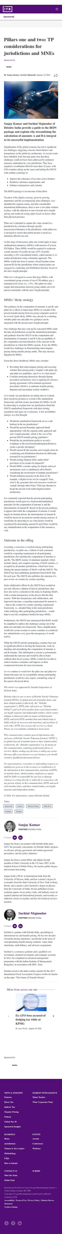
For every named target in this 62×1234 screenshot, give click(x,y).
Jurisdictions (9, 1144)
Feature (19, 806)
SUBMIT (36, 1170)
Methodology (10, 1153)
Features (8, 1097)
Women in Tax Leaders (14, 1149)
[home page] (7, 9)
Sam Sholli (22, 1028)
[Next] (53, 1016)
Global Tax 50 (10, 1122)
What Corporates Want (42, 1102)
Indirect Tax (9, 1107)
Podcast (7, 1117)
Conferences (37, 1144)
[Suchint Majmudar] (11, 915)
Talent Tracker (38, 1097)
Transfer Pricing (33, 806)
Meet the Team (10, 1175)
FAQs (6, 1158)
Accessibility (9, 1200)
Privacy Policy (34, 1200)
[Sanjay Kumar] (11, 826)
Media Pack (9, 1180)
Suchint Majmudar (28, 75)
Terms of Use (21, 1200)
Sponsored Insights (12, 1127)
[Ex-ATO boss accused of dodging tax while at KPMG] (31, 1002)
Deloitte (8, 811)
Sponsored (8, 16)
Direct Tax (8, 1102)
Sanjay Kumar (29, 824)
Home (7, 1139)
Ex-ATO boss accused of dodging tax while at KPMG (31, 1019)
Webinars (36, 1149)
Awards (35, 1139)
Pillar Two (47, 806)
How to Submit (11, 1163)
